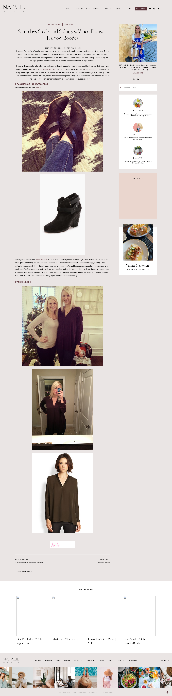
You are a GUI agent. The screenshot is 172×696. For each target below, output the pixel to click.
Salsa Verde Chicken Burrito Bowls (135, 641)
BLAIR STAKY (109, 692)
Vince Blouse (41, 259)
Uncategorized (54, 24)
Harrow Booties (48, 69)
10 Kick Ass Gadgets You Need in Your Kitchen (30, 562)
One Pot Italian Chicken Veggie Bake (30, 641)
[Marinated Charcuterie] (68, 616)
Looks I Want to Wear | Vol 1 (102, 641)
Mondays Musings (103, 562)
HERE (38, 87)
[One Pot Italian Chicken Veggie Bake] (32, 616)
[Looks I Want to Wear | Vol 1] (104, 616)
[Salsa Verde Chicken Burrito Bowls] (140, 616)
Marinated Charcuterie (65, 639)
